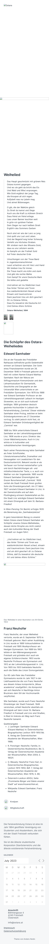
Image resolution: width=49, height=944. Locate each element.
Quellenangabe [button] (11, 724)
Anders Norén (29, 939)
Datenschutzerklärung (15, 931)
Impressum (9, 928)
